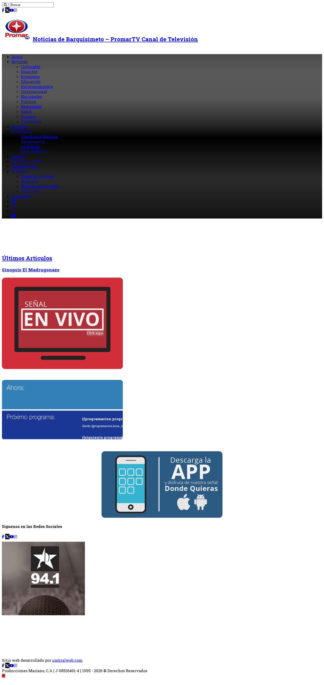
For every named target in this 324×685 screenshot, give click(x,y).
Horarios (19, 126)
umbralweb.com (67, 660)
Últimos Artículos (27, 258)
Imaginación (33, 141)
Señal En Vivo (24, 166)
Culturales (30, 66)
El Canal (19, 171)
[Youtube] (11, 10)
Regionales (31, 106)
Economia (30, 76)
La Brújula (30, 146)
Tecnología (31, 121)
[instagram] (15, 10)
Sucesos (28, 116)
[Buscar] (5, 4)
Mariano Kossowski (39, 186)
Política (28, 101)
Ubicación (30, 191)
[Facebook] (3, 10)
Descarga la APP (26, 161)
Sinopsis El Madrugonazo (31, 270)
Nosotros (29, 181)
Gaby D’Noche (34, 151)
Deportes (29, 71)
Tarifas (18, 156)
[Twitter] (7, 10)
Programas (21, 131)
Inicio (17, 56)
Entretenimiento (37, 86)
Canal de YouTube (37, 176)
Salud (26, 111)
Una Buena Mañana (39, 136)
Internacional (34, 91)
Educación (31, 81)
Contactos (20, 196)
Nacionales (31, 96)
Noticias (19, 61)
